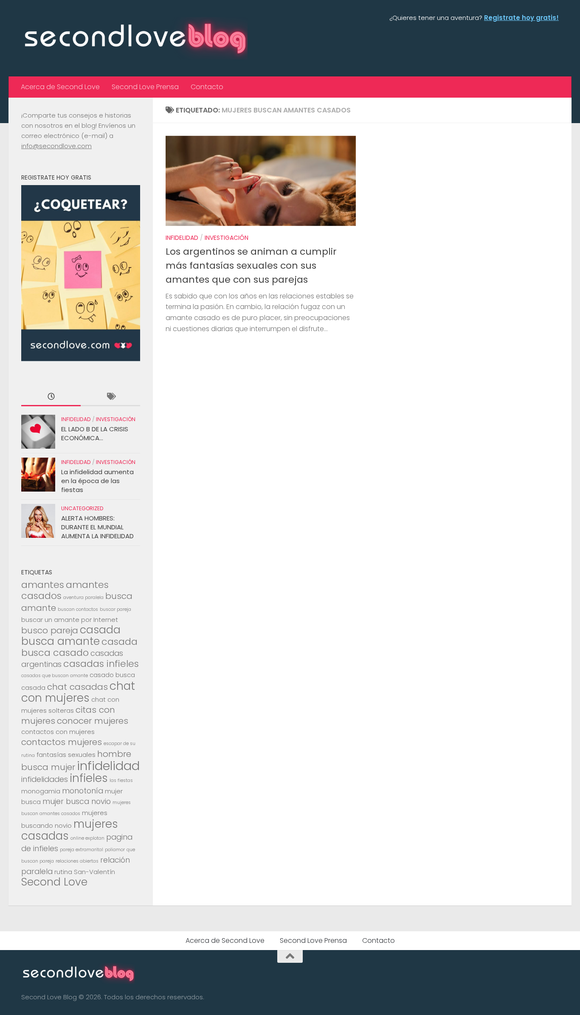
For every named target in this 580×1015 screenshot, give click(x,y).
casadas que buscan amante (54, 675)
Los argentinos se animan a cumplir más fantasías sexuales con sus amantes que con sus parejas (251, 265)
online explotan (87, 838)
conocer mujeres (92, 721)
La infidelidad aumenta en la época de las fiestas (97, 480)
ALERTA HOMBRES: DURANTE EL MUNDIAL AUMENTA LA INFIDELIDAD (97, 527)
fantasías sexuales (66, 754)
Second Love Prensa (145, 87)
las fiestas (121, 780)
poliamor (115, 849)
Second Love (54, 881)
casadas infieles (101, 663)
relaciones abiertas (77, 861)
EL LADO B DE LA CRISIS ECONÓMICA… (94, 433)
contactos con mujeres (58, 731)
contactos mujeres (61, 742)
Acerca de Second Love (60, 87)
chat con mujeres (78, 692)
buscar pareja (115, 609)
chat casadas (77, 687)
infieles (89, 778)
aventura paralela (83, 597)
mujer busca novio (76, 801)
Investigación (226, 237)
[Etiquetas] (110, 397)
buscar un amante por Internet (69, 619)
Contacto (207, 87)
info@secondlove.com (56, 145)
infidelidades (44, 779)
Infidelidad (182, 237)
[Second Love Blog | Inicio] (134, 38)
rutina (63, 871)
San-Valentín (94, 871)
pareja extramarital (81, 849)
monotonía (82, 790)
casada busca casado (79, 647)
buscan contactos (78, 609)
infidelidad (108, 765)
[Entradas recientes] (51, 397)
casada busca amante (71, 635)
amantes (42, 584)
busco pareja (49, 630)
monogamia (40, 791)
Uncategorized (82, 508)
